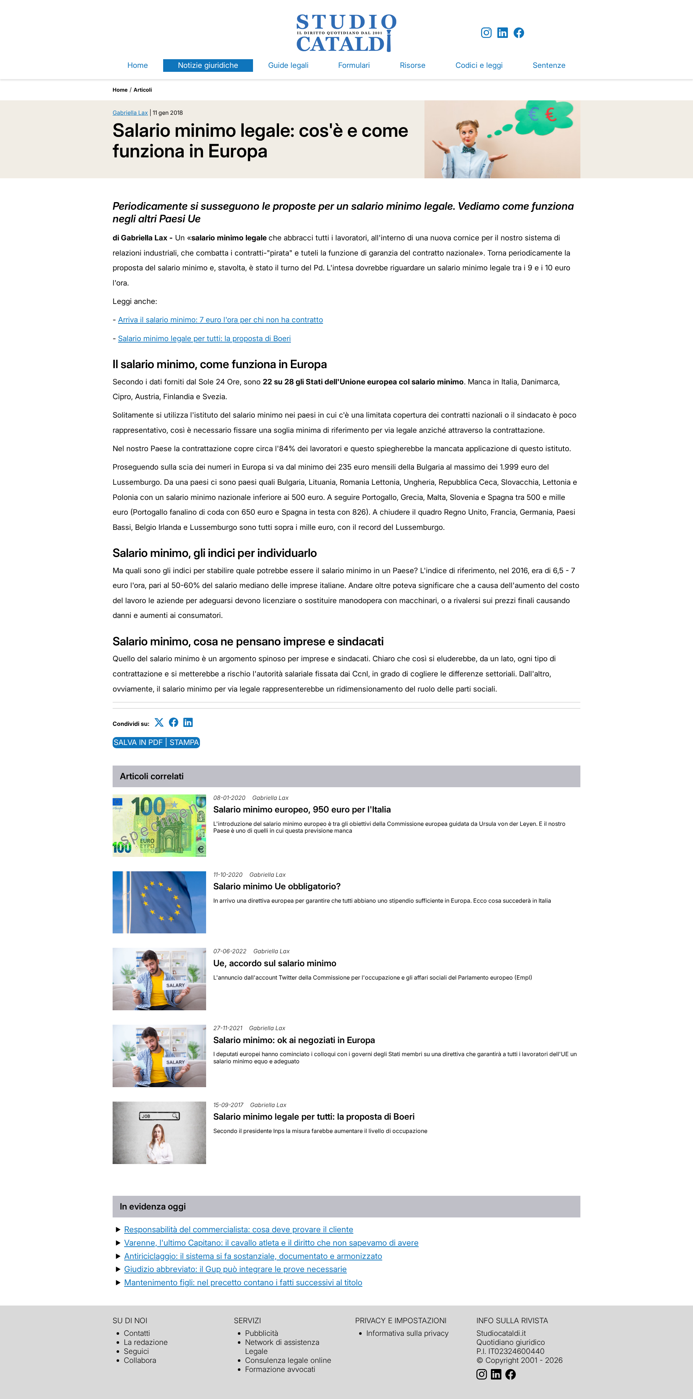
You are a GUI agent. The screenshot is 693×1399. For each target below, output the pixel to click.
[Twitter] (159, 722)
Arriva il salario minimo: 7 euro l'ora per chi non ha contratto (220, 319)
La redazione (146, 1342)
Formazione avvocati (280, 1369)
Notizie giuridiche (208, 65)
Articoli (143, 90)
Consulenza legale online (288, 1360)
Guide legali (288, 65)
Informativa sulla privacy (407, 1333)
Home (137, 65)
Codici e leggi (479, 65)
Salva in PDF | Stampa (156, 742)
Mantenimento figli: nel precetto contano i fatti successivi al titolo (243, 1282)
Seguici (136, 1351)
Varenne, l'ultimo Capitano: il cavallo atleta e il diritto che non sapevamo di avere (271, 1242)
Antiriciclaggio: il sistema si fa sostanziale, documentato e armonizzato (253, 1256)
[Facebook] (519, 33)
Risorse (413, 65)
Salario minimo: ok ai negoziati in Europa (294, 1040)
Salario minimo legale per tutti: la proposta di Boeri (204, 338)
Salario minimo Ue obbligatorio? (277, 886)
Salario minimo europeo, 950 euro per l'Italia (302, 809)
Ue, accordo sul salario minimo (274, 963)
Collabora (140, 1360)
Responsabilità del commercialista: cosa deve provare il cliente (238, 1229)
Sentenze (549, 65)
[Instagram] (486, 33)
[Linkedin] (502, 33)
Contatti (137, 1333)
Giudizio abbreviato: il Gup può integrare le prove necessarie (235, 1269)
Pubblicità (261, 1333)
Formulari (354, 65)
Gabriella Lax (130, 112)
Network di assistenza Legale (282, 1347)
